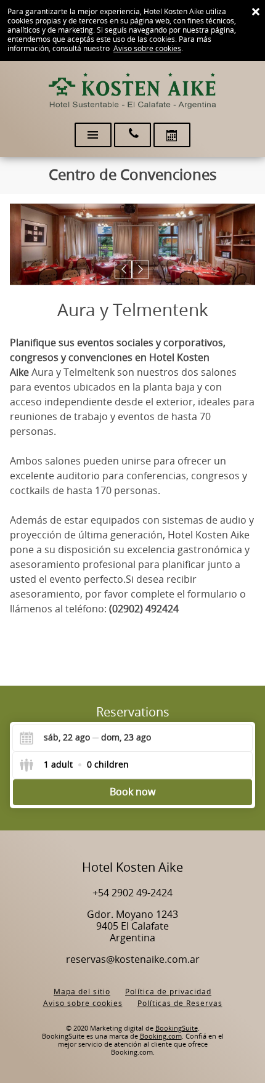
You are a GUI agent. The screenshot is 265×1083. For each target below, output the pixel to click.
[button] (123, 269)
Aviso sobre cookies (147, 48)
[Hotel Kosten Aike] (132, 91)
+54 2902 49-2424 (132, 893)
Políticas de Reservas (179, 1003)
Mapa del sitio (82, 992)
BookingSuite (176, 1028)
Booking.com (161, 1036)
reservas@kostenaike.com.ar (133, 959)
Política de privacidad (168, 992)
